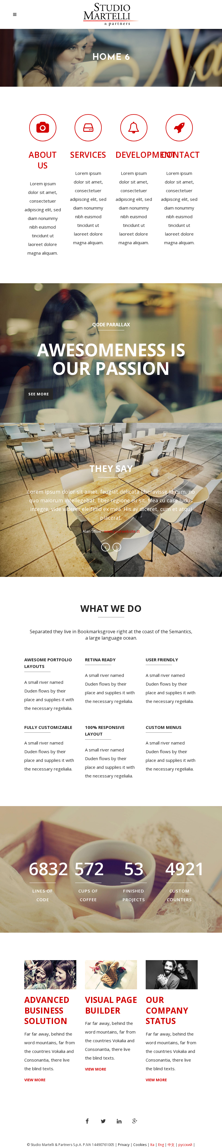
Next (116, 547)
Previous (105, 547)
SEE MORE (38, 394)
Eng (161, 1144)
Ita (152, 1144)
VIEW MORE (34, 1079)
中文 (171, 1144)
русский (185, 1144)
